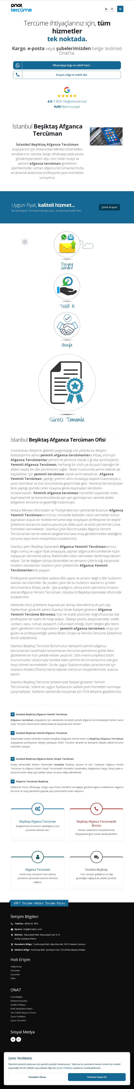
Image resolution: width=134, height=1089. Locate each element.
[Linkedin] (106, 8)
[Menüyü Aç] (120, 9)
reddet (117, 1064)
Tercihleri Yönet (37, 1077)
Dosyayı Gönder (67, 266)
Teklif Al (67, 306)
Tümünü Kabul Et (97, 1077)
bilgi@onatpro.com (32, 929)
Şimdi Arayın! (109, 207)
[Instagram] (111, 8)
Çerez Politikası (65, 1068)
